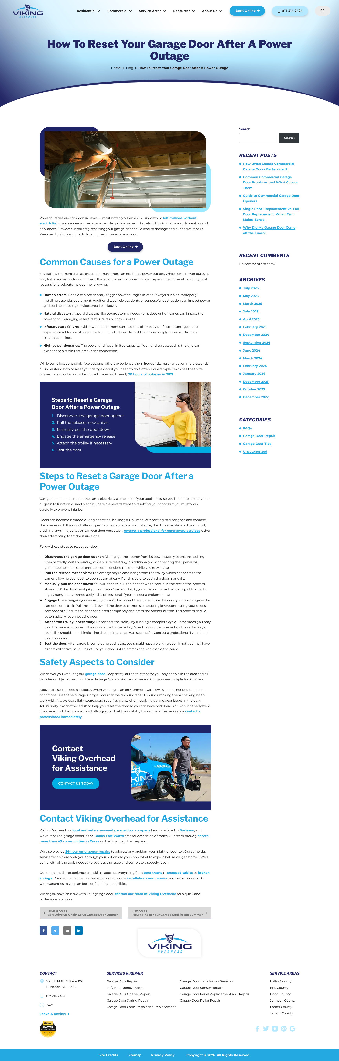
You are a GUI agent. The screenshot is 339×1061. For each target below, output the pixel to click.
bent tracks (153, 873)
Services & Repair (125, 973)
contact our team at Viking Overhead (145, 894)
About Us (209, 11)
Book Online (245, 11)
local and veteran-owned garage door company (111, 830)
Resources (181, 11)
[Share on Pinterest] (93, 930)
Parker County (281, 1007)
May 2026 (251, 296)
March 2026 (252, 304)
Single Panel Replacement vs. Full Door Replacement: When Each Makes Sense (271, 214)
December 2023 (256, 381)
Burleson (187, 830)
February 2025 (255, 327)
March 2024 (252, 358)
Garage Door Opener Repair (128, 994)
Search (244, 129)
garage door (95, 674)
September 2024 (256, 342)
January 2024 (254, 374)
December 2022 (256, 397)
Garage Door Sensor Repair (201, 988)
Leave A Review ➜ (54, 1014)
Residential (86, 11)
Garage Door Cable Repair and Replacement (141, 1007)
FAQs (247, 428)
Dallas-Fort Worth (109, 836)
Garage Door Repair (259, 436)
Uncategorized (255, 451)
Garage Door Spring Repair (127, 1000)
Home (116, 68)
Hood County (280, 994)
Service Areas (150, 11)
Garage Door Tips (257, 444)
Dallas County (280, 981)
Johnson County (283, 1000)
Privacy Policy (163, 1055)
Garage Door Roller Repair (200, 1000)
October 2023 (254, 389)
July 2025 (251, 311)
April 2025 (251, 319)
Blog (129, 68)
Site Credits (108, 1055)
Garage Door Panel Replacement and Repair (214, 994)
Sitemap (134, 1055)
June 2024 (251, 350)
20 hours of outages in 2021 (150, 374)
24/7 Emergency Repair (125, 988)
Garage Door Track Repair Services (206, 981)
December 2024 (256, 335)
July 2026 (251, 288)
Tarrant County (281, 1013)
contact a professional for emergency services (162, 530)
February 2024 (255, 366)
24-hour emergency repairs (87, 851)
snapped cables (180, 873)
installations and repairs (147, 878)
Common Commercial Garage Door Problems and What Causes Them (270, 182)
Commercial (117, 11)
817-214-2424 (292, 11)
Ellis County (279, 988)
